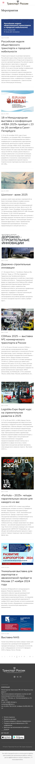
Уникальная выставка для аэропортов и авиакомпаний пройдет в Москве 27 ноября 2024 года (16, 578)
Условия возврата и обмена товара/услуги (17, 721)
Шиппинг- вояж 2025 (14, 194)
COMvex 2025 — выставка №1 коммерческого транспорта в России (17, 339)
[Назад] (2, 657)
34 (30, 656)
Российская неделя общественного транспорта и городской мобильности (15, 46)
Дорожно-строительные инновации (16, 266)
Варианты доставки (10, 719)
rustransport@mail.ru (7, 704)
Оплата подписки (9, 717)
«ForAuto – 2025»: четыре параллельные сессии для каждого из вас (17, 499)
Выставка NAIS (10, 637)
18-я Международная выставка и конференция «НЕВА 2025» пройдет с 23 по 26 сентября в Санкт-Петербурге (17, 124)
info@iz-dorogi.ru (11, 702)
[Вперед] (32, 657)
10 (24, 656)
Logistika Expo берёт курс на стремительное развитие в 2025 (16, 413)
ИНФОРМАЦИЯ (5, 687)
